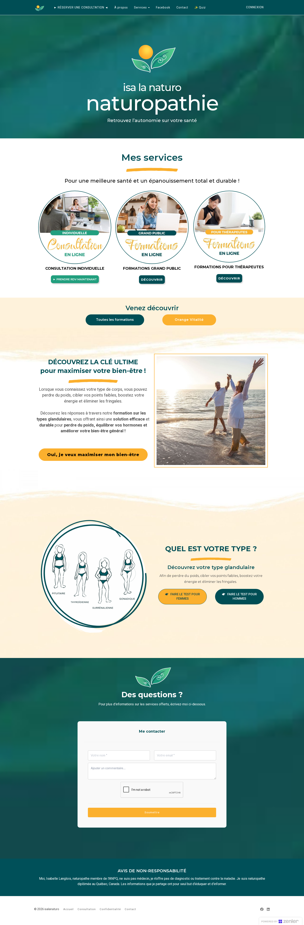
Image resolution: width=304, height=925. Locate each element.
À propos (121, 7)
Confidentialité (110, 909)
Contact (182, 7)
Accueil (68, 909)
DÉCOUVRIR (152, 280)
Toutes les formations (115, 320)
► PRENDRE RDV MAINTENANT (75, 279)
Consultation (87, 909)
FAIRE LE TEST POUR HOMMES (242, 596)
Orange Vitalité (189, 320)
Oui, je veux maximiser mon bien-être (93, 454)
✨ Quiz (200, 7)
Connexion (255, 7)
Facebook (163, 7)
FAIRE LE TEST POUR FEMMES (185, 596)
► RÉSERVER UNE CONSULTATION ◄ (81, 7)
